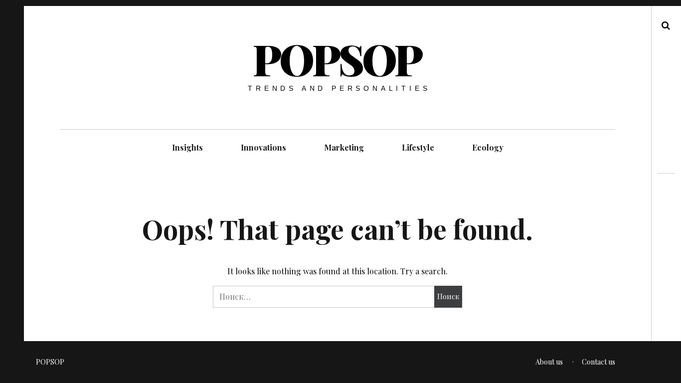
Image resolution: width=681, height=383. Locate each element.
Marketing (344, 147)
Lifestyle (418, 147)
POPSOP (337, 58)
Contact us (598, 362)
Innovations (263, 147)
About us (549, 362)
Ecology (488, 147)
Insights (187, 147)
